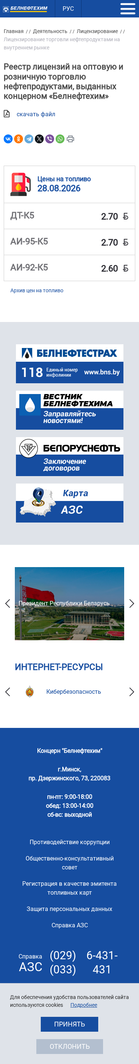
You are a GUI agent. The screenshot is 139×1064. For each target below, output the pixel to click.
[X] (39, 138)
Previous (7, 603)
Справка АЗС (70, 925)
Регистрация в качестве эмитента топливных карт (69, 888)
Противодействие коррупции (70, 842)
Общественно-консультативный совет (70, 863)
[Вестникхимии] (69, 410)
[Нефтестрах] (69, 363)
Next (131, 603)
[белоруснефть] (69, 456)
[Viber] (49, 138)
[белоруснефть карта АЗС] (69, 503)
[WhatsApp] (60, 138)
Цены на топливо (64, 179)
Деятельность (50, 31)
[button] (127, 8)
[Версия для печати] (70, 139)
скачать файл (36, 114)
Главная (14, 31)
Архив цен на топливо (36, 290)
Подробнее (83, 1005)
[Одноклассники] (18, 138)
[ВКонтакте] (8, 138)
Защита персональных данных (69, 908)
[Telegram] (28, 138)
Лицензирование (97, 31)
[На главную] (25, 9)
